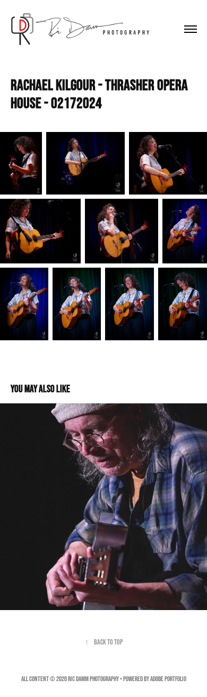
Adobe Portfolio (168, 679)
